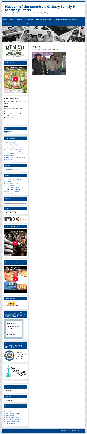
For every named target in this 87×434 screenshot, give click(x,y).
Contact (18, 24)
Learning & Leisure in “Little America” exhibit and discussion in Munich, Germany (14, 154)
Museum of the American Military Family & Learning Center (40, 8)
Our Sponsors (29, 19)
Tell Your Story (7, 24)
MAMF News (10, 185)
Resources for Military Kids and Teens (66, 19)
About (12, 19)
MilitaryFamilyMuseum (49, 49)
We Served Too (10, 193)
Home (5, 19)
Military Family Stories (12, 187)
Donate (19, 19)
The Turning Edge (11, 142)
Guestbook (27, 24)
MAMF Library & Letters (13, 183)
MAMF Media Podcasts (12, 169)
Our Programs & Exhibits (43, 19)
